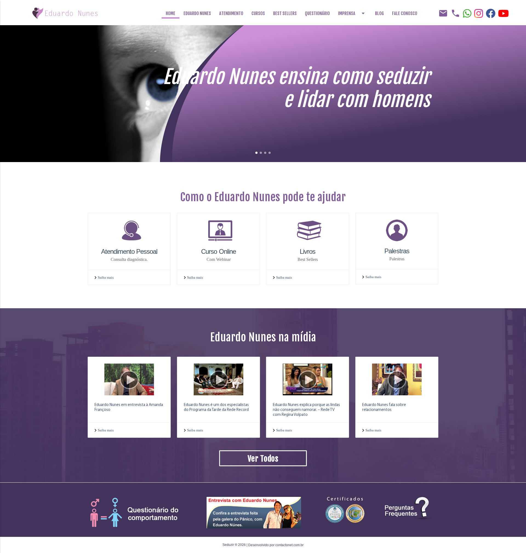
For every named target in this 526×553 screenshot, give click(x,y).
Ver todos (263, 458)
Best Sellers (285, 13)
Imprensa (352, 13)
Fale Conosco (404, 13)
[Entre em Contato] (137, 512)
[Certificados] (345, 509)
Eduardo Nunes (197, 13)
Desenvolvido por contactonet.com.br (276, 545)
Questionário (317, 13)
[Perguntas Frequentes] (408, 508)
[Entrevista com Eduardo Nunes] (254, 512)
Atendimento (231, 13)
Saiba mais (106, 277)
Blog (379, 13)
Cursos (258, 13)
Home (170, 13)
